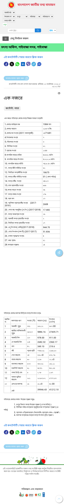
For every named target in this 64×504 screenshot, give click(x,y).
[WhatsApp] (18, 65)
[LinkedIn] (23, 65)
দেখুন (5, 24)
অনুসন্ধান (38, 30)
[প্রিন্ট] (59, 93)
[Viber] (28, 64)
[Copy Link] (34, 65)
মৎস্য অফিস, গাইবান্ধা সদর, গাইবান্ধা (24, 47)
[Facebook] (6, 65)
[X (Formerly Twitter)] (12, 65)
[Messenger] (39, 65)
